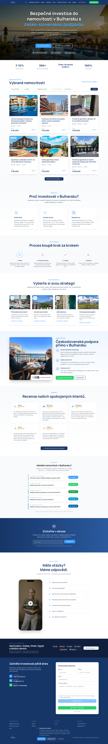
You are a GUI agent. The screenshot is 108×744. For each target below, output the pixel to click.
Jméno (60, 669)
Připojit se (74, 477)
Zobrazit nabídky (44, 46)
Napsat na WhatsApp (66, 378)
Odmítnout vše (51, 738)
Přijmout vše (41, 738)
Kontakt (74, 2)
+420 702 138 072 (19, 676)
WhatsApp (94, 2)
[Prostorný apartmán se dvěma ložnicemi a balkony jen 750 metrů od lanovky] (84, 155)
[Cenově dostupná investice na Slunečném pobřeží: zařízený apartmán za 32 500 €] (23, 114)
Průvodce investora (62, 2)
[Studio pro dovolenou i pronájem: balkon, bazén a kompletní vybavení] (54, 114)
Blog (70, 2)
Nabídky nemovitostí (34, 2)
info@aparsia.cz (18, 681)
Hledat (95, 89)
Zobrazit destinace (90, 648)
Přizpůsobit (61, 738)
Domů (26, 2)
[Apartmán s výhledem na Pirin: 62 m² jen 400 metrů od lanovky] (23, 155)
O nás (54, 2)
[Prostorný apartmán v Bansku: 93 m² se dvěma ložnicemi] (84, 114)
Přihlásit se (69, 541)
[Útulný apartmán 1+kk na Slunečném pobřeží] (54, 155)
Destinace (48, 2)
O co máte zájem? (62, 683)
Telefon (80, 669)
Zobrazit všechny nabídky (89, 81)
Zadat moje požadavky (63, 46)
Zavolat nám (80, 378)
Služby (42, 2)
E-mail (59, 676)
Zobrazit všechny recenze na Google (54, 448)
